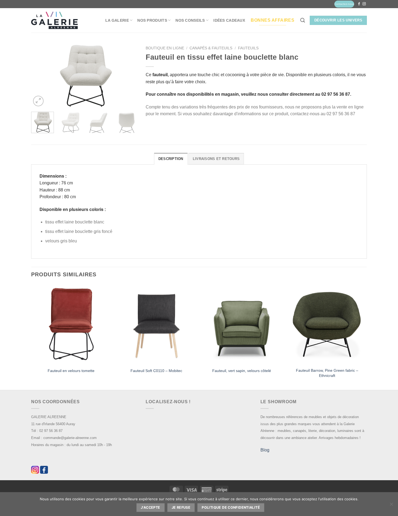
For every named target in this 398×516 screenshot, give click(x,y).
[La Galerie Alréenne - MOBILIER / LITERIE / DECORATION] (54, 20)
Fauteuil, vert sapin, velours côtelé (241, 370)
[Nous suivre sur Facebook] (359, 4)
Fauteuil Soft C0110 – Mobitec (156, 370)
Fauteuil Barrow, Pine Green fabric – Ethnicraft (327, 373)
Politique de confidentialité (231, 507)
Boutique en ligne (165, 48)
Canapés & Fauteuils (211, 48)
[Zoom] (38, 101)
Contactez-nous (344, 3)
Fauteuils (248, 48)
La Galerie (117, 20)
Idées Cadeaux (229, 20)
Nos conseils (190, 20)
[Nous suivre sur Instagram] (364, 4)
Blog (264, 450)
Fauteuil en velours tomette (71, 370)
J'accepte (150, 507)
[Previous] (40, 75)
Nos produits (152, 20)
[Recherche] (302, 20)
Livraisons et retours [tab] (216, 159)
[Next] (128, 75)
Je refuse (181, 507)
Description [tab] (170, 159)
